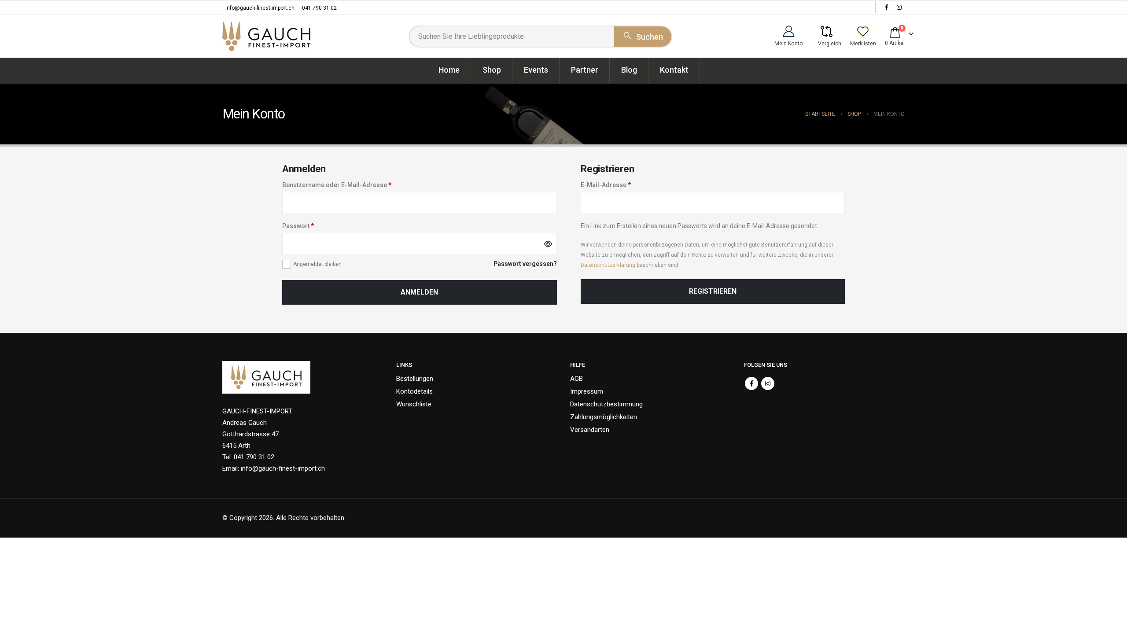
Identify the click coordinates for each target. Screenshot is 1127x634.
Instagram (767, 383)
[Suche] (642, 35)
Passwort (298, 225)
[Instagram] (899, 7)
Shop (491, 69)
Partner (584, 69)
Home (449, 69)
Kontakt (674, 69)
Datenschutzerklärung (608, 265)
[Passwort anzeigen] (548, 244)
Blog (629, 69)
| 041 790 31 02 (318, 8)
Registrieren (713, 291)
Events (536, 69)
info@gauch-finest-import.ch (260, 8)
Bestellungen (414, 379)
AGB (576, 379)
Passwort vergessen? (525, 263)
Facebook (751, 383)
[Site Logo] (266, 36)
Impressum (586, 391)
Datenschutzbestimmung (606, 404)
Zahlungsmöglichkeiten (603, 417)
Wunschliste (413, 404)
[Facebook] (886, 7)
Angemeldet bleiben (317, 264)
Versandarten (589, 430)
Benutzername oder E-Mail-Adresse (336, 184)
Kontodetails (414, 391)
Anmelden (419, 292)
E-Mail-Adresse (606, 184)
